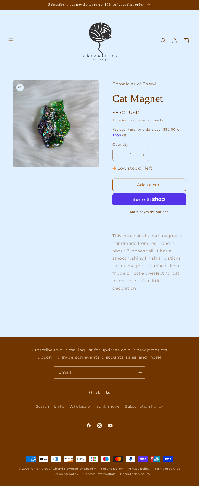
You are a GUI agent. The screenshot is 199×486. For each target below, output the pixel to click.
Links (59, 406)
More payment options (149, 212)
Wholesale (79, 406)
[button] (11, 40)
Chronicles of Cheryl (47, 468)
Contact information (99, 474)
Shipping (120, 120)
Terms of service (167, 468)
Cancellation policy (135, 474)
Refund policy (112, 468)
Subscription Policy (144, 406)
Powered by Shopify (80, 468)
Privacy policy (139, 468)
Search (42, 406)
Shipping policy (66, 474)
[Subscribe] (140, 372)
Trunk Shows (107, 406)
